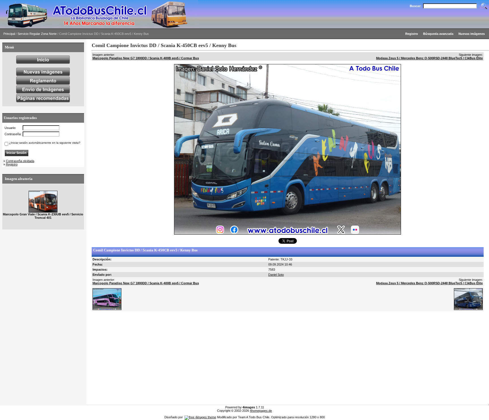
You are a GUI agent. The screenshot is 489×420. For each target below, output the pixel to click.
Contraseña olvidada (20, 161)
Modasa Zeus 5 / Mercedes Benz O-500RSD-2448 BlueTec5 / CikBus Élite (429, 58)
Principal (9, 33)
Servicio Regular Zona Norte (37, 33)
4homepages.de (261, 410)
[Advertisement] (261, 358)
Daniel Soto (276, 274)
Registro (12, 164)
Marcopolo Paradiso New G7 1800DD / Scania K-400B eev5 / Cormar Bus (146, 58)
